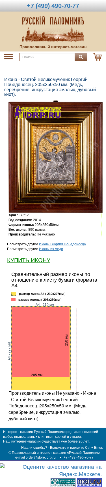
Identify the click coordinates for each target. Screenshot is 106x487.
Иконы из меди (51, 249)
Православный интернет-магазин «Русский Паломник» (56, 453)
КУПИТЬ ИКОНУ (28, 260)
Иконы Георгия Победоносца (62, 244)
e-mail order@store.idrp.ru (35, 457)
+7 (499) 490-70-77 (79, 457)
